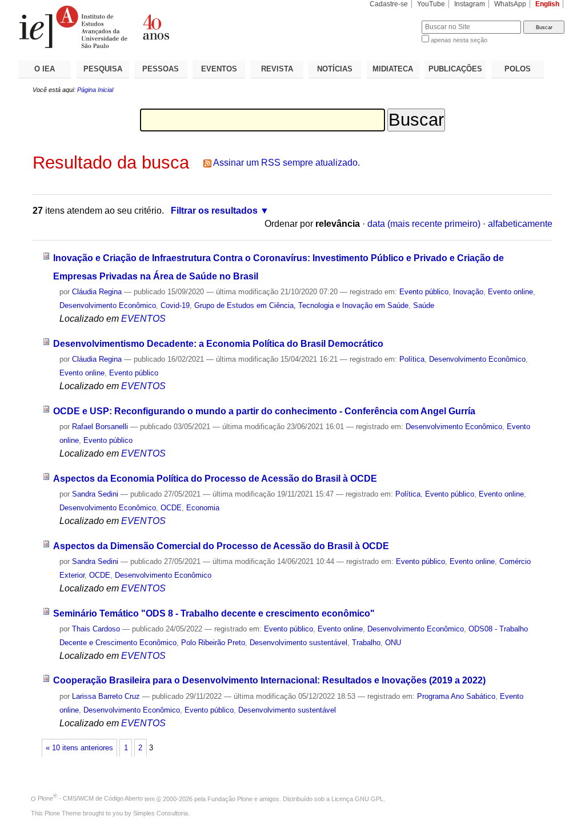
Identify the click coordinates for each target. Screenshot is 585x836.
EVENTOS (219, 69)
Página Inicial (95, 89)
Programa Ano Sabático (456, 696)
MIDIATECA (392, 69)
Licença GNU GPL (357, 798)
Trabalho (366, 642)
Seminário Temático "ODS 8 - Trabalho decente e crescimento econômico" (214, 613)
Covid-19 (175, 305)
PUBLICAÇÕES (455, 69)
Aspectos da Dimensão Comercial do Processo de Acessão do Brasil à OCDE (221, 546)
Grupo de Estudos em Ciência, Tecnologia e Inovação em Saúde (301, 305)
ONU (393, 642)
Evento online (510, 291)
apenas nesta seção (459, 40)
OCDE (171, 507)
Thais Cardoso (96, 629)
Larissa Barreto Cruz (106, 696)
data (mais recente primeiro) (423, 224)
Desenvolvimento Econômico (107, 305)
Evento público (423, 291)
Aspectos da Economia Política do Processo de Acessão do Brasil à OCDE (215, 478)
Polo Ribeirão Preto (213, 642)
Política (411, 359)
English (547, 4)
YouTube (431, 4)
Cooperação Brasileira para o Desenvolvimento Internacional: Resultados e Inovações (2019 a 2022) (269, 680)
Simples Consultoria (160, 813)
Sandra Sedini (95, 494)
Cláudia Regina (97, 291)
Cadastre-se (389, 4)
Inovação (468, 291)
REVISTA (277, 69)
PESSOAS (160, 69)
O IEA (44, 69)
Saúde (423, 305)
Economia (202, 507)
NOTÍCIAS (334, 69)
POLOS (517, 69)
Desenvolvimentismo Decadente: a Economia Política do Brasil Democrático (218, 344)
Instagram (469, 4)
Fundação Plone (230, 798)
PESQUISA (102, 69)
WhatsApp (510, 4)
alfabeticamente (520, 224)
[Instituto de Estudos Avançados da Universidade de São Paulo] (155, 27)
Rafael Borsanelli (100, 426)
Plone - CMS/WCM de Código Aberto (90, 798)
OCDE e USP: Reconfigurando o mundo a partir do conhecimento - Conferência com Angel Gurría (264, 411)
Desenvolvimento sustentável (298, 642)
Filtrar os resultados (214, 210)
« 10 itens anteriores (79, 748)
